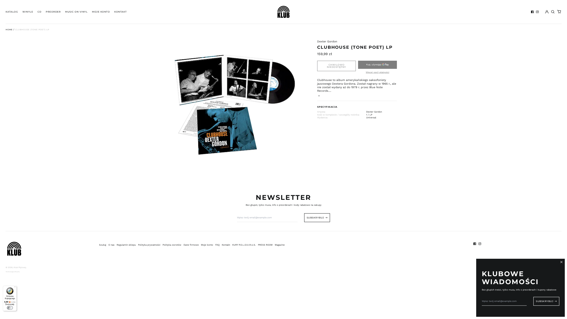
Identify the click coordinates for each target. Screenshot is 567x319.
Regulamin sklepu (126, 245)
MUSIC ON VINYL (76, 11)
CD (39, 11)
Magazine (280, 245)
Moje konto (207, 245)
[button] (552, 11)
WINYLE (27, 11)
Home (9, 29)
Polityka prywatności (149, 245)
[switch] (10, 308)
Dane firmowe (191, 245)
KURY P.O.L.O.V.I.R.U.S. (244, 245)
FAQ (217, 245)
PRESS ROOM (265, 245)
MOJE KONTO (101, 11)
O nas (111, 245)
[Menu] (15, 287)
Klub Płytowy (20, 267)
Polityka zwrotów (172, 245)
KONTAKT (120, 11)
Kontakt (226, 245)
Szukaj (102, 245)
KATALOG (12, 11)
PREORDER (53, 11)
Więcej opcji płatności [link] (377, 72)
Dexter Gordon (327, 41)
